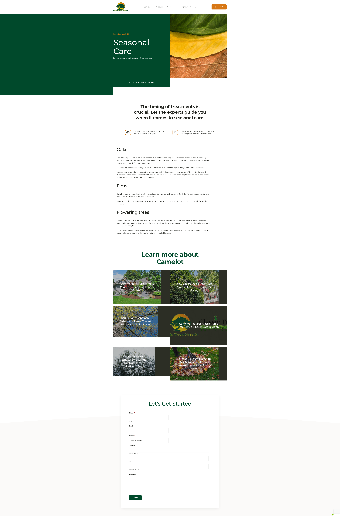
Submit (135, 498)
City (130, 462)
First (130, 421)
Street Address (134, 454)
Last (171, 421)
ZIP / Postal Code (135, 470)
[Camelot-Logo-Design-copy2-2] (120, 3)
